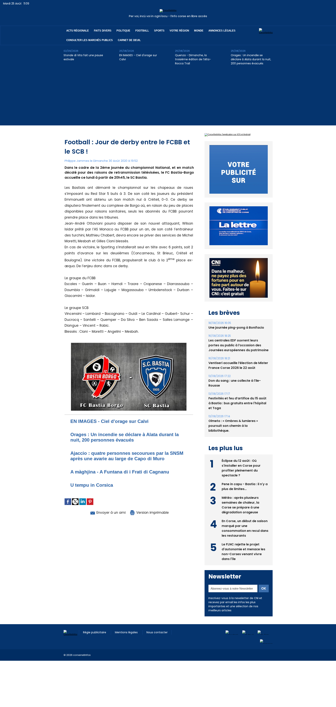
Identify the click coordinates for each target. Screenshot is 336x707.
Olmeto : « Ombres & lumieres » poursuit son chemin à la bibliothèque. (233, 426)
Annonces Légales (221, 30)
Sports (159, 30)
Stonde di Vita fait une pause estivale (83, 57)
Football (142, 30)
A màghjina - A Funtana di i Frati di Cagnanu (119, 471)
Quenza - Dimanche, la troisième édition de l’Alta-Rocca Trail (193, 59)
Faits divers (102, 30)
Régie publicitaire (95, 632)
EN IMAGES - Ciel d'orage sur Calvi (138, 57)
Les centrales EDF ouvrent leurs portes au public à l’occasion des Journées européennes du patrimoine (238, 345)
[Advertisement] (168, 98)
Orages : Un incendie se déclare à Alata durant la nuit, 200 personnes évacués (251, 59)
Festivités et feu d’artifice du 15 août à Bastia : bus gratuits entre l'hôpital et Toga (237, 403)
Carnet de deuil (129, 40)
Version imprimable (152, 512)
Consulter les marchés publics (89, 40)
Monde (198, 30)
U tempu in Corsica (91, 485)
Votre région (179, 30)
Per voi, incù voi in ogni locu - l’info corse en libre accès (168, 16)
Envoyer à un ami (110, 512)
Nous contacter (157, 632)
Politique (123, 30)
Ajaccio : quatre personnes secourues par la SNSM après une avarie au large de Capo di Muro (126, 456)
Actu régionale (77, 30)
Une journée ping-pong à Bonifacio (236, 327)
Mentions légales (126, 632)
